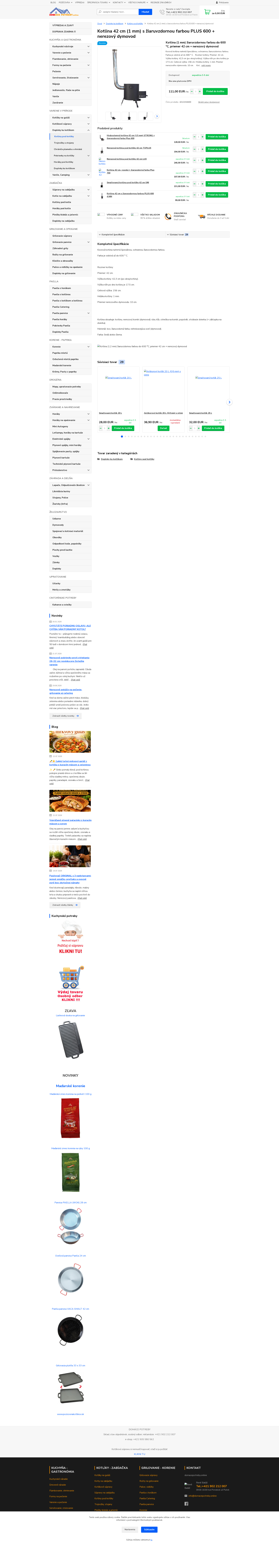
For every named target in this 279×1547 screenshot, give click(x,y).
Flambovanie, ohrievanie (65, 59)
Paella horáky (59, 319)
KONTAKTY (118, 2)
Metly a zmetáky (61, 589)
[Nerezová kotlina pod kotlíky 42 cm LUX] (102, 162)
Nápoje (56, 84)
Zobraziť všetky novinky (63, 716)
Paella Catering (60, 306)
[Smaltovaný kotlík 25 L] (208, 389)
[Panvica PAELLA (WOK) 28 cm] (70, 1226)
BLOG (53, 2)
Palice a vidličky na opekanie (67, 267)
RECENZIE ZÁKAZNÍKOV (161, 2)
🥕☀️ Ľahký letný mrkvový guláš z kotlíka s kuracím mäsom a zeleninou (70, 763)
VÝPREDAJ (79, 2)
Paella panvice (60, 313)
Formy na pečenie (61, 65)
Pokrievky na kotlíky (64, 155)
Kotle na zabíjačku (62, 196)
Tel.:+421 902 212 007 (179, 12)
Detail (163, 428)
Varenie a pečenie (61, 52)
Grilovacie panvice (61, 242)
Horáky (56, 414)
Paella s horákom (61, 288)
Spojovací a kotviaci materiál (67, 531)
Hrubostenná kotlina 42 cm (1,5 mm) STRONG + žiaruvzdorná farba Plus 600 (131, 137)
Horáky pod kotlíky (63, 162)
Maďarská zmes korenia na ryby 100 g (70, 1148)
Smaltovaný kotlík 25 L (200, 413)
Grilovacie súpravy (62, 235)
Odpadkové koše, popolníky (66, 543)
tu (151, 1539)
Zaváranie (57, 102)
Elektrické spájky (61, 439)
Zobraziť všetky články (62, 905)
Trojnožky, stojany (103, 1504)
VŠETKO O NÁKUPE (136, 2)
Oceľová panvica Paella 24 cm (70, 1255)
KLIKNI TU (139, 1454)
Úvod (99, 23)
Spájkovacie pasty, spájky (65, 451)
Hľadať (145, 12)
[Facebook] (188, 1504)
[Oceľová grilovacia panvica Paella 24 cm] (70, 1279)
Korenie (56, 346)
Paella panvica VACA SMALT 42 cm (70, 1309)
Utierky (56, 583)
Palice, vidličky (147, 1486)
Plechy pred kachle (62, 549)
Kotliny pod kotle (61, 202)
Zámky (56, 562)
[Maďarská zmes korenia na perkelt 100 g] (70, 1118)
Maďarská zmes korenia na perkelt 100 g (70, 1094)
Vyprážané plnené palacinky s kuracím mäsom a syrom (70, 822)
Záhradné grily (60, 248)
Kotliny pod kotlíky (64, 136)
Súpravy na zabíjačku (63, 189)
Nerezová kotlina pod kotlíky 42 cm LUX (127, 159)
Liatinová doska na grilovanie (70, 1015)
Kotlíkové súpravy (62, 123)
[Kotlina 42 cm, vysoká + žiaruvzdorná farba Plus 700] (102, 173)
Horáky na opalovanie (63, 420)
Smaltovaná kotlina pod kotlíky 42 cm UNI (128, 182)
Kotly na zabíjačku (103, 1481)
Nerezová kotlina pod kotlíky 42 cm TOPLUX (129, 148)
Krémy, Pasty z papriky (64, 371)
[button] (122, 436)
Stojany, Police (60, 497)
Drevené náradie (57, 1484)
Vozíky (55, 556)
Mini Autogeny (60, 426)
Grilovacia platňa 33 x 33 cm (70, 1365)
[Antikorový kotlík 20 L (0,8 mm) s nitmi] (163, 389)
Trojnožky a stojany (64, 142)
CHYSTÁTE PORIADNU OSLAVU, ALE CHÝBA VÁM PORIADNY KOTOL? (70, 627)
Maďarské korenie (61, 365)
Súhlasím (149, 1529)
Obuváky (57, 537)
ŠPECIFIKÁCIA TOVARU (97, 2)
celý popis (206, 65)
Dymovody (58, 525)
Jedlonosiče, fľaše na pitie (66, 90)
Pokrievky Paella (61, 325)
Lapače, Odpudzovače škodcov (68, 485)
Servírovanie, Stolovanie (65, 77)
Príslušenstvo (59, 470)
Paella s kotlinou (61, 294)
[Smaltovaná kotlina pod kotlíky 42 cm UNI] (102, 185)
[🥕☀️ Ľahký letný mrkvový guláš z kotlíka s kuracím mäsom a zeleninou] (70, 742)
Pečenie (56, 71)
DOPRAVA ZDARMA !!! (64, 31)
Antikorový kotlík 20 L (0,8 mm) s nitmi (163, 413)
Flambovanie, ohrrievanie (61, 1490)
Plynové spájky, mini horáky (66, 445)
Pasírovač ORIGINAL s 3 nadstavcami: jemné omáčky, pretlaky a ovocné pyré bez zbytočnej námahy (70, 879)
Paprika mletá (60, 353)
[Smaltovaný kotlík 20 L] (118, 389)
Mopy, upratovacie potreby (66, 386)
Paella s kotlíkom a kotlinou (67, 300)
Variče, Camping (61, 174)
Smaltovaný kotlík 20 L (110, 413)
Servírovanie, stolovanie (61, 1508)
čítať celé (75, 679)
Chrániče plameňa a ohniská (68, 149)
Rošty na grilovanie (62, 254)
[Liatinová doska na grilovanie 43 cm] (70, 1039)
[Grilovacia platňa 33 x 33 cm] (70, 1386)
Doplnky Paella (60, 331)
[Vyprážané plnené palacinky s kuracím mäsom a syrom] (70, 801)
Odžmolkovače (60, 392)
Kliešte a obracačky (62, 260)
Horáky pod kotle (61, 208)
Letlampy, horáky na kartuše (67, 432)
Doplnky (56, 568)
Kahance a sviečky (61, 604)
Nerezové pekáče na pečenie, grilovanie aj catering (65, 691)
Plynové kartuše (61, 457)
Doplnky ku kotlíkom (63, 130)
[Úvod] (71, 12)
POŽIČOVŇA (64, 2)
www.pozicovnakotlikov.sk (70, 1414)
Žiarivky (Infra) (60, 503)
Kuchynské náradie (58, 1479)
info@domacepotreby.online (203, 1495)
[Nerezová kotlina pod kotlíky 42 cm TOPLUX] (102, 151)
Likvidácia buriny (61, 491)
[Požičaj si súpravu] (70, 938)
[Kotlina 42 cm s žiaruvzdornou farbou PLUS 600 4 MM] (102, 196)
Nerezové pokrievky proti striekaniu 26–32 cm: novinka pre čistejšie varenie (69, 661)
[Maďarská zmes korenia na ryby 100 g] (70, 1172)
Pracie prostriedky (62, 399)
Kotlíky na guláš (61, 117)
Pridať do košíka (215, 91)
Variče (55, 96)
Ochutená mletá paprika (65, 359)
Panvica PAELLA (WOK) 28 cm (70, 1202)
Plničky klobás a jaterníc (65, 214)
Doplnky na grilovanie (63, 273)
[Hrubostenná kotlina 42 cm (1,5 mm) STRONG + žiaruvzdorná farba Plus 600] (102, 138)
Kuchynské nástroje (62, 46)
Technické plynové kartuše (66, 464)
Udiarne (56, 518)
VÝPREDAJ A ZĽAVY (63, 25)
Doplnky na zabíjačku (63, 220)
